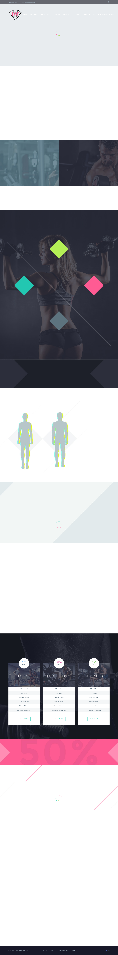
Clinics (66, 14)
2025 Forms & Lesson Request (104, 14)
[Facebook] (106, 2)
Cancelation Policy (63, 950)
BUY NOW (24, 719)
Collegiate (76, 14)
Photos (87, 14)
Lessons (45, 950)
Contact (73, 950)
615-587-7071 (13, 2)
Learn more (59, 381)
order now (98, 752)
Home (25, 14)
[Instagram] (108, 2)
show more (59, 932)
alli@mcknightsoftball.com (28, 2)
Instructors (45, 14)
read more (13, 110)
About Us (33, 14)
